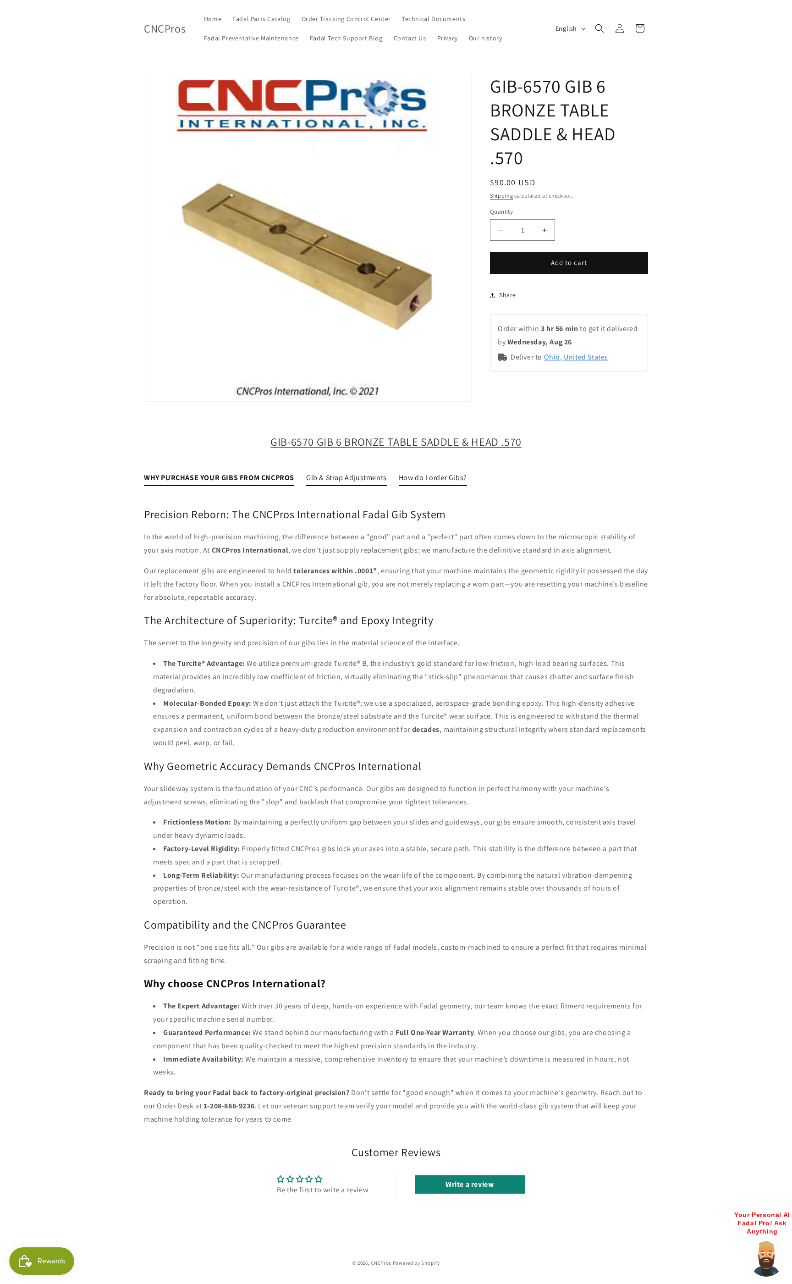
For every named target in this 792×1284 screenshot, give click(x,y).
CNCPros (381, 1263)
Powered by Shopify (416, 1263)
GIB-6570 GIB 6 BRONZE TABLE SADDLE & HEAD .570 (396, 441)
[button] (599, 28)
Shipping (501, 195)
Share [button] (507, 295)
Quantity (501, 212)
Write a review (470, 1184)
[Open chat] (766, 1258)
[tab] (219, 480)
